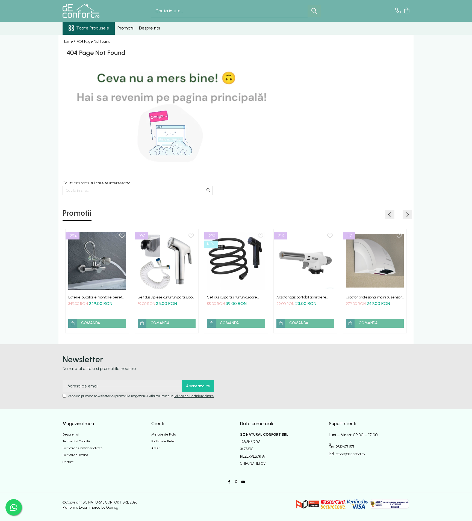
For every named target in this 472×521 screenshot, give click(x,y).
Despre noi (149, 28)
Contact (68, 462)
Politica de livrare (75, 455)
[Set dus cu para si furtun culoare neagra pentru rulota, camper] (236, 261)
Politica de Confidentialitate (194, 396)
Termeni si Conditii (76, 441)
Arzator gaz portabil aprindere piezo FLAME (301, 297)
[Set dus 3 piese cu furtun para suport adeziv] (167, 261)
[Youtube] (243, 482)
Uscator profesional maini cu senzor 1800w (374, 297)
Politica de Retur (163, 441)
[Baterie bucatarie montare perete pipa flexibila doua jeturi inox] (97, 261)
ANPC (155, 448)
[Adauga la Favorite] (121, 236)
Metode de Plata (163, 434)
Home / (69, 41)
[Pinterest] (236, 482)
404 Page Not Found (93, 41)
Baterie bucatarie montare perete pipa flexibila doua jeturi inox (96, 297)
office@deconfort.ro (350, 454)
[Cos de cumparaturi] (406, 11)
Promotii (125, 28)
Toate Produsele (92, 28)
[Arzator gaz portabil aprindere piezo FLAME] (305, 261)
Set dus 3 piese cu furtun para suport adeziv (166, 297)
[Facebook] (229, 482)
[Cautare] (314, 11)
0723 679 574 (344, 446)
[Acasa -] (90, 11)
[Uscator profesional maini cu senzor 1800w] (375, 261)
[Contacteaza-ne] (398, 11)
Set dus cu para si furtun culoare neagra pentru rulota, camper (232, 297)
